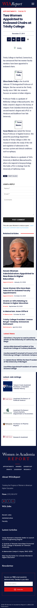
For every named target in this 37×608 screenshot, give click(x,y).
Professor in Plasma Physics (20, 425)
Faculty (22, 11)
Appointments (9, 11)
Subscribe (20, 589)
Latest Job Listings (12, 377)
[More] (28, 39)
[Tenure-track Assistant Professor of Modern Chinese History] (7, 386)
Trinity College (12, 176)
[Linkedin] (14, 39)
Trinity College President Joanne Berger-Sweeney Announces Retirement (18, 321)
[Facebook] (9, 39)
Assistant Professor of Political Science (21, 399)
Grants (5, 306)
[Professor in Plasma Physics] (7, 424)
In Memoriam (8, 314)
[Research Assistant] (7, 437)
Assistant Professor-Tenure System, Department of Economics (23, 412)
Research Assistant (20, 437)
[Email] (18, 39)
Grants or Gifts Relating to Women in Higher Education (15, 302)
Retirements (7, 327)
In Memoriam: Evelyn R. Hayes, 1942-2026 (17, 551)
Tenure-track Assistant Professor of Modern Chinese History (22, 387)
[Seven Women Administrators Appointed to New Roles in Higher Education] (18, 252)
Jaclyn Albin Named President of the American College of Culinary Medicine (20, 347)
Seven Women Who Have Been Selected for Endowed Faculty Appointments (16, 290)
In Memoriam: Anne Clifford (15, 311)
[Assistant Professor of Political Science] (7, 399)
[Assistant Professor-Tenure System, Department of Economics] (7, 411)
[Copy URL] (23, 39)
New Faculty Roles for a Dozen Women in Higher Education (17, 557)
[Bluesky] (4, 501)
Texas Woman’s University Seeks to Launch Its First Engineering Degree (18, 539)
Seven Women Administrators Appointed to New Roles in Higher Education (18, 274)
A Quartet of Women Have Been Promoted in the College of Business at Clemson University (18, 545)
